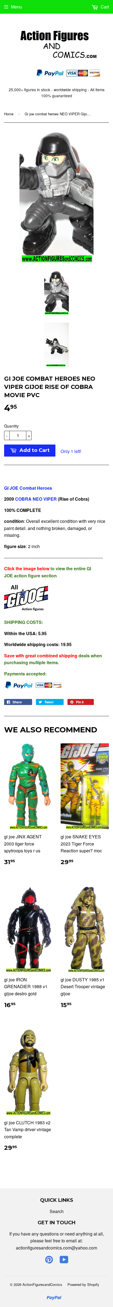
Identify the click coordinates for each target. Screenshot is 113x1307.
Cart (104, 7)
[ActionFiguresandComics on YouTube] (64, 1261)
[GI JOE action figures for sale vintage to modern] (26, 611)
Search (57, 1211)
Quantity (11, 426)
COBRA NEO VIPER (36, 499)
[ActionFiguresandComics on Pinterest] (49, 1261)
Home (8, 113)
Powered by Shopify (83, 1284)
